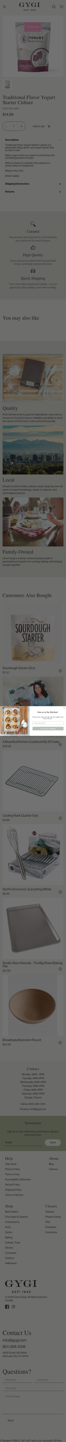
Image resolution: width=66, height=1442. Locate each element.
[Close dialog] (64, 708)
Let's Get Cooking (48, 728)
